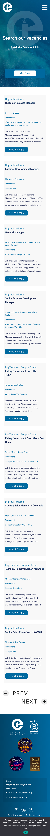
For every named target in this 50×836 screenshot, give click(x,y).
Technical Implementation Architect (24, 568)
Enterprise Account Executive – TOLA (22, 373)
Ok (26, 832)
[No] (47, 826)
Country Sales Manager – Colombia (24, 505)
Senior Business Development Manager (21, 300)
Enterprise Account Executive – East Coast (24, 440)
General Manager (14, 232)
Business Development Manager (22, 169)
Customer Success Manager (20, 102)
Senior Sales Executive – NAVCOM (23, 632)
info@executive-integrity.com (18, 784)
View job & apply (16, 149)
